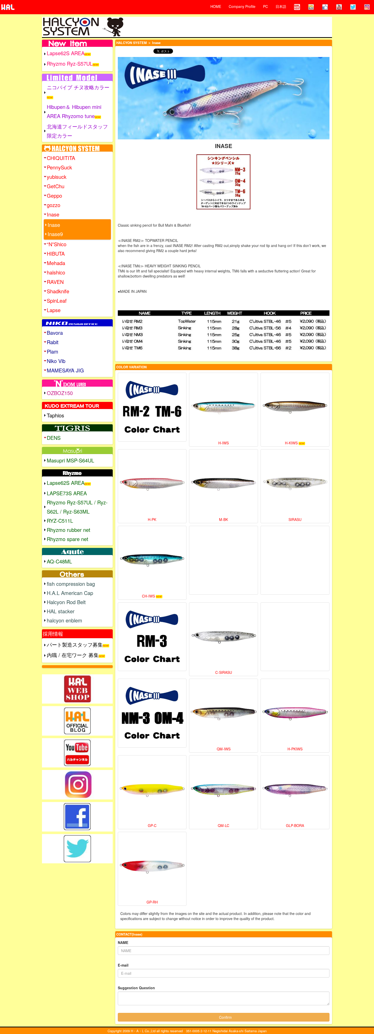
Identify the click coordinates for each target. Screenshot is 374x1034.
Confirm (225, 1017)
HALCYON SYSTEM (131, 42)
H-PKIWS (295, 748)
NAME (123, 942)
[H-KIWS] (295, 407)
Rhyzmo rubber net (68, 529)
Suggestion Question (136, 987)
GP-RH (152, 902)
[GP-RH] (152, 866)
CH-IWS (148, 596)
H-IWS (223, 442)
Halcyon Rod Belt (66, 602)
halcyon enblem (64, 620)
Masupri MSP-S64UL (70, 460)
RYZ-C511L (60, 520)
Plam (52, 351)
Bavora (55, 332)
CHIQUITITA (61, 158)
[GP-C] (152, 789)
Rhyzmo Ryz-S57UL (70, 63)
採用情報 (53, 633)
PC (265, 6)
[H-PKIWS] (295, 713)
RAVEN (55, 281)
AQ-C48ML (59, 561)
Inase (53, 214)
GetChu (55, 186)
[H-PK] (152, 483)
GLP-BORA (295, 825)
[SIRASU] (295, 483)
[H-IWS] (223, 407)
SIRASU (295, 519)
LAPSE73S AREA (67, 493)
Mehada (56, 263)
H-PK (152, 519)
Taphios (55, 415)
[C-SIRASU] (223, 637)
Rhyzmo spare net (67, 539)
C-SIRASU (223, 672)
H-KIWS (291, 442)
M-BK (223, 519)
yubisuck (56, 176)
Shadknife (58, 291)
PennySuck (59, 167)
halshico (56, 272)
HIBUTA (56, 253)
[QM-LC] (223, 789)
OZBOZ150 (60, 393)
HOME (215, 6)
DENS (54, 437)
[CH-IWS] (152, 560)
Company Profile (242, 6)
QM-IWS (224, 748)
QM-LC (223, 825)
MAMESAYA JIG (65, 370)
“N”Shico (56, 244)
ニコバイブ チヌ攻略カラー (78, 87)
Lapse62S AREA (65, 53)
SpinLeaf (57, 300)
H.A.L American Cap (70, 592)
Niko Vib (56, 361)
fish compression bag (71, 583)
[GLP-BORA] (295, 789)
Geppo (54, 195)
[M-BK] (223, 483)
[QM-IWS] (223, 713)
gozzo (53, 205)
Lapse (54, 310)
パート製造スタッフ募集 (75, 644)
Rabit (53, 342)
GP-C (152, 825)
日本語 (281, 6)
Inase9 (55, 234)
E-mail (123, 965)
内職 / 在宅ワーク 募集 (73, 655)
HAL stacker (61, 611)
